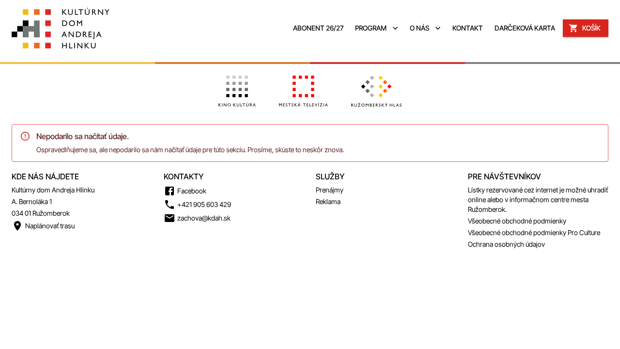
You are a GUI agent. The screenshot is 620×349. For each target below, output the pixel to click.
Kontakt (467, 28)
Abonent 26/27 (318, 28)
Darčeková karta (525, 28)
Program (371, 28)
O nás (419, 28)
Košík (591, 28)
